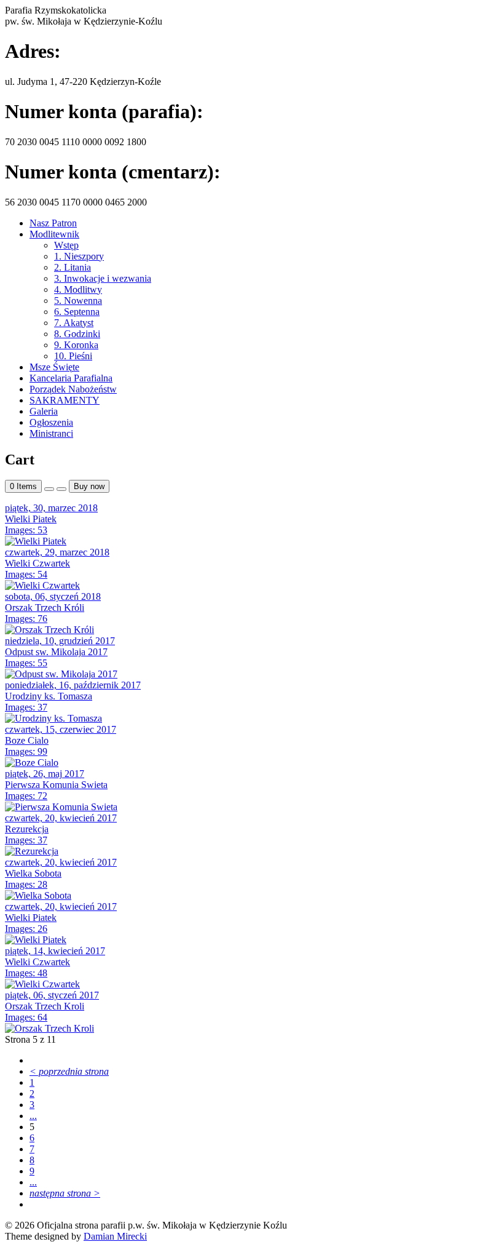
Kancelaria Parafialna (71, 378)
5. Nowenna (78, 300)
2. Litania (72, 267)
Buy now (89, 486)
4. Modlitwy (78, 289)
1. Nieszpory (79, 256)
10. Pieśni (73, 356)
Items (23, 486)
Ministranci (51, 433)
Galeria (44, 411)
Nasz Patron (53, 223)
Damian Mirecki (115, 1236)
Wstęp (66, 245)
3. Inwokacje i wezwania (102, 278)
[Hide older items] (61, 489)
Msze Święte (54, 367)
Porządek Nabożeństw (73, 389)
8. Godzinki (77, 334)
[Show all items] (49, 489)
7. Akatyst (73, 322)
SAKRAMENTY (65, 400)
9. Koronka (76, 345)
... (33, 1115)
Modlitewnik (54, 234)
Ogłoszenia (51, 422)
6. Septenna (77, 311)
